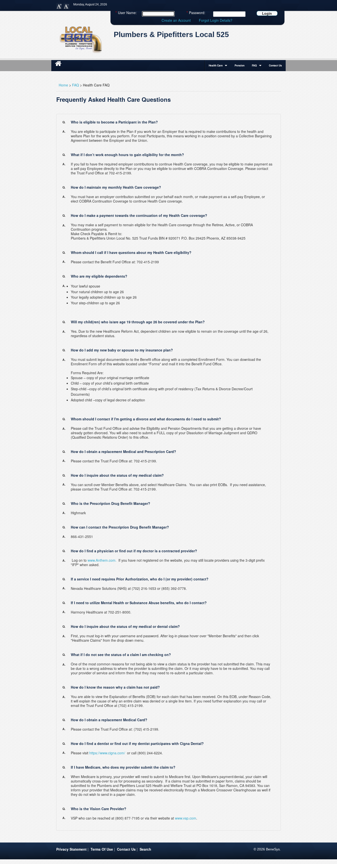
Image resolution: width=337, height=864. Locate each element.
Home (63, 84)
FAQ (254, 65)
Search (145, 849)
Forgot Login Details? (215, 20)
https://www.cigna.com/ (107, 752)
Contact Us (275, 65)
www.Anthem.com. (102, 560)
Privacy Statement (71, 849)
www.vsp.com (185, 818)
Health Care (216, 65)
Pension (239, 65)
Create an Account (176, 20)
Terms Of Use (102, 849)
